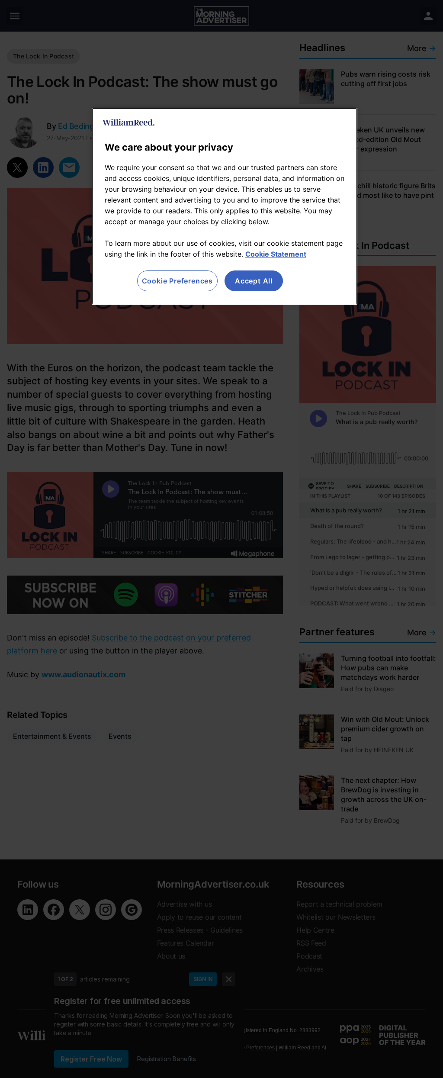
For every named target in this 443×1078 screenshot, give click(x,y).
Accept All (254, 281)
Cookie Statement (275, 254)
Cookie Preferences (177, 281)
